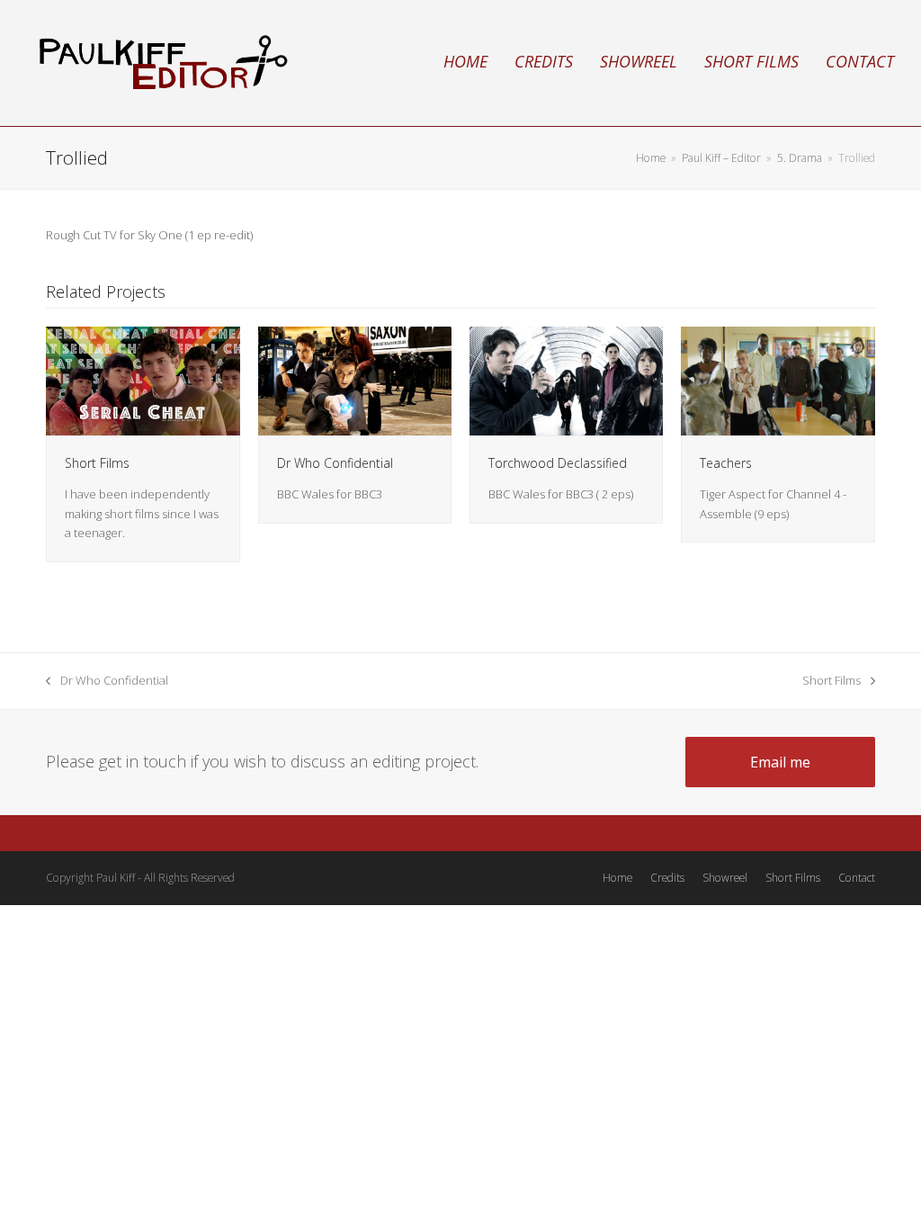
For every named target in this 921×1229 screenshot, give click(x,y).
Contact (856, 877)
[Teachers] (777, 380)
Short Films (97, 462)
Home (617, 877)
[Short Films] (142, 380)
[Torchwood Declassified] (566, 380)
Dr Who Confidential (335, 462)
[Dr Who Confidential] (355, 380)
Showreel (724, 877)
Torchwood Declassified (557, 462)
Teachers (726, 462)
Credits (667, 877)
